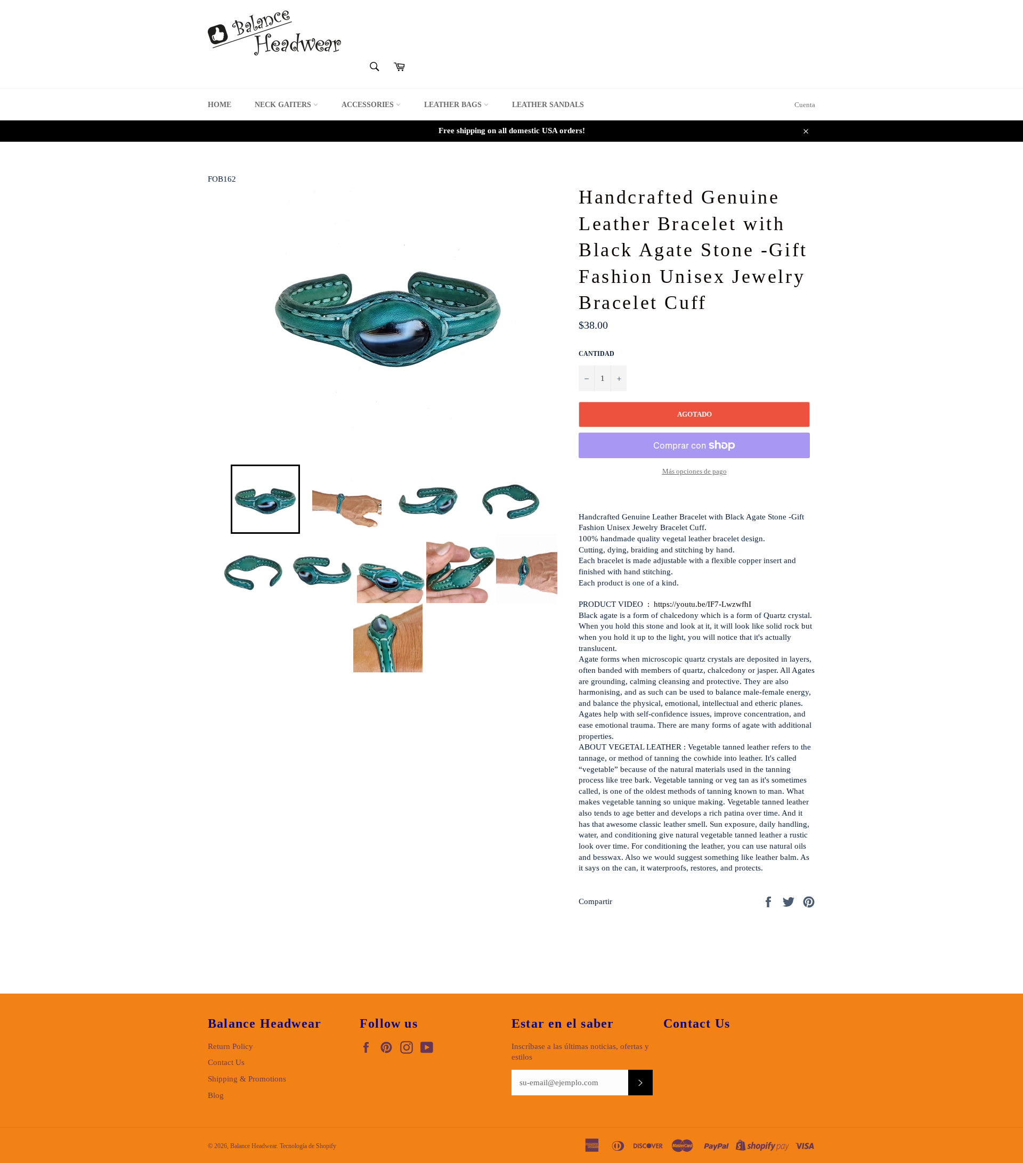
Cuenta (804, 105)
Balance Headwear (253, 1146)
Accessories (369, 105)
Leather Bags (454, 105)
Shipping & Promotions (247, 1079)
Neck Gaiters (284, 105)
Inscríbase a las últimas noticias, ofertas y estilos (580, 1052)
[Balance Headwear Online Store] (274, 33)
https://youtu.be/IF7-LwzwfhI (702, 604)
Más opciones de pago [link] (694, 471)
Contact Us (226, 1062)
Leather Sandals (548, 105)
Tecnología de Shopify (308, 1146)
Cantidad (596, 353)
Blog (216, 1095)
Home (219, 105)
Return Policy (230, 1046)
